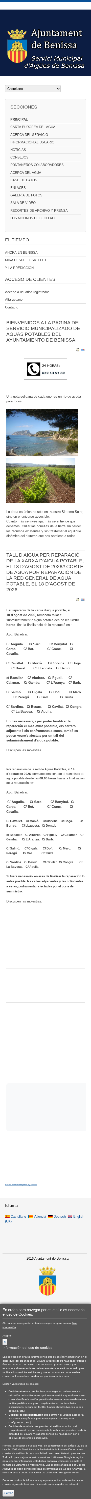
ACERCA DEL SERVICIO (29, 135)
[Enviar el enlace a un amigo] (83, 351)
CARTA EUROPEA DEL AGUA (32, 127)
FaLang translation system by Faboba (21, 1185)
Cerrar (8, 1493)
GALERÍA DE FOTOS (26, 195)
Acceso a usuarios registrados (27, 292)
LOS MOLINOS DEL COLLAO (32, 218)
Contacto (11, 307)
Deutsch (60, 1216)
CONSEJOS (19, 157)
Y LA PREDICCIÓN (19, 268)
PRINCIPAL (19, 119)
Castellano (18, 1216)
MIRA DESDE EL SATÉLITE (26, 260)
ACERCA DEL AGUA (25, 173)
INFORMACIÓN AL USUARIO (32, 142)
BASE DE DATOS (23, 180)
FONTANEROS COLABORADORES (37, 165)
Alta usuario (13, 299)
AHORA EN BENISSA (21, 252)
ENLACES (18, 188)
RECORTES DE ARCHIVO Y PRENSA (39, 210)
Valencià (40, 1216)
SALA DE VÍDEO (23, 203)
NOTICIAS (18, 150)
